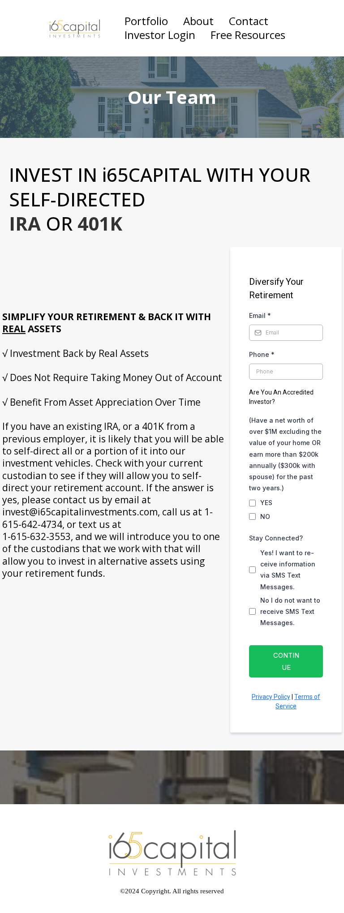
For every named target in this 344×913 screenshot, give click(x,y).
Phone (262, 354)
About (198, 21)
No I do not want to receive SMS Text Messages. (290, 611)
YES (266, 502)
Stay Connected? (276, 538)
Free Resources (248, 35)
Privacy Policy (271, 696)
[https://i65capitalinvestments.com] (75, 28)
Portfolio (146, 21)
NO (265, 516)
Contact (248, 21)
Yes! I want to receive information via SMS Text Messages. (287, 570)
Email (260, 315)
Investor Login (160, 35)
